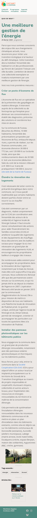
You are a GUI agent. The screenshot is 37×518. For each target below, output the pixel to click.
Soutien (24, 11)
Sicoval (24, 472)
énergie (5, 472)
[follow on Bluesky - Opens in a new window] (28, 514)
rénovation (15, 472)
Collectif (5, 9)
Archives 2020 (8, 511)
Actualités (15, 11)
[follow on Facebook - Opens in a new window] (28, 510)
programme (18, 40)
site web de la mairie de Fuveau (16, 171)
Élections (5, 11)
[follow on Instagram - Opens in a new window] (32, 510)
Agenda (24, 9)
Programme (14, 9)
